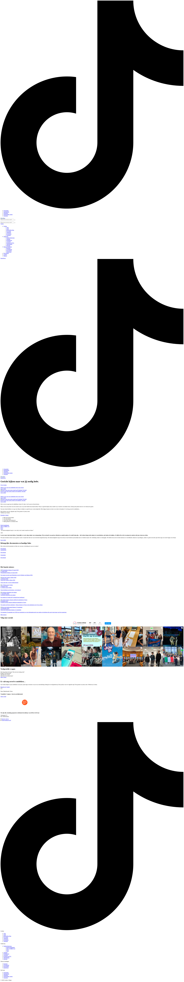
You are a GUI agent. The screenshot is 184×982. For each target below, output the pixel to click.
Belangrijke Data (10, 230)
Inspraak (8, 245)
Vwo (2, 529)
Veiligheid (8, 232)
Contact (5, 254)
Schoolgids (5, 210)
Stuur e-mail (3, 696)
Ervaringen (8, 234)
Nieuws (5, 255)
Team (7, 228)
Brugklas (8, 248)
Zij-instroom (9, 249)
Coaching (8, 241)
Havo (2, 527)
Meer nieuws (3, 614)
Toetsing (8, 239)
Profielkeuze (9, 240)
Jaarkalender (6, 212)
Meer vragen (3, 677)
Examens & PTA (10, 243)
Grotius (5, 226)
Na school (8, 231)
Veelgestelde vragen (8, 214)
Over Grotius (4, 485)
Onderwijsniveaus (10, 237)
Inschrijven (8, 252)
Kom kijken (9, 250)
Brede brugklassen (5, 525)
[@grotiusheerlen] (74, 623)
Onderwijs (5, 236)
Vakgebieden (9, 244)
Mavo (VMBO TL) (5, 526)
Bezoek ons (3, 687)
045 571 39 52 (5, 719)
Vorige (2, 223)
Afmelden (5, 213)
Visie (7, 227)
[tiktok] (92, 208)
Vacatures (5, 215)
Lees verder (3, 540)
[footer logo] (14, 710)
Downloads (6, 253)
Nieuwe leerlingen (7, 246)
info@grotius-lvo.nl (6, 720)
